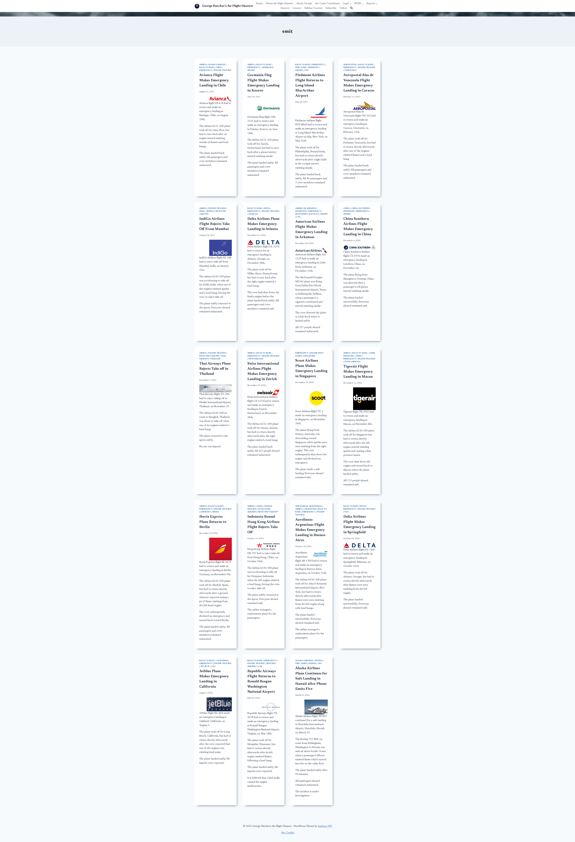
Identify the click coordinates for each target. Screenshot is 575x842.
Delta (267, 208)
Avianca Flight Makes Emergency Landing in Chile (214, 80)
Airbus (203, 65)
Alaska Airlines (304, 661)
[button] (352, 8)
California (222, 661)
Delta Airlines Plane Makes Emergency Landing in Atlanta (263, 224)
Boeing (319, 661)
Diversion (300, 211)
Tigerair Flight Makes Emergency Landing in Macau (358, 372)
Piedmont (313, 67)
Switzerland (255, 359)
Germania (267, 67)
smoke (251, 70)
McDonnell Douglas (306, 214)
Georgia (253, 214)
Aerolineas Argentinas (308, 506)
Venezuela (350, 70)
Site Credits (287, 833)
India (202, 211)
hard (304, 663)
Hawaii (312, 663)
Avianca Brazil (216, 65)
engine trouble (222, 70)
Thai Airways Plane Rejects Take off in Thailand (215, 369)
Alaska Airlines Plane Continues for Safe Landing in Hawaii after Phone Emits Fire (311, 679)
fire (297, 663)
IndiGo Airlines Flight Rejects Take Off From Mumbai (214, 224)
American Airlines (305, 208)
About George (304, 3)
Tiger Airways (352, 362)
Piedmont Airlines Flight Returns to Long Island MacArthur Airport (310, 86)
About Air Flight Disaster (279, 3)
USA (306, 70)
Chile (219, 67)
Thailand (215, 359)
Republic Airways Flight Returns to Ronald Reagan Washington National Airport (261, 682)
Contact (296, 8)
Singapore (309, 356)
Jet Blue (205, 666)
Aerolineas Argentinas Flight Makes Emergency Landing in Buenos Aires (310, 530)
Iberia (215, 512)
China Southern (360, 208)
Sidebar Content (313, 8)
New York (300, 67)
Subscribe (331, 8)
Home (259, 3)
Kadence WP (325, 826)
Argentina (310, 509)
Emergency (205, 70)
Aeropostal (350, 65)
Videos (343, 8)
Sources (285, 8)
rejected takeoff (209, 356)
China (346, 208)
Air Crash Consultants (327, 3)
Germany (205, 512)
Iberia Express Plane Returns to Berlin (212, 522)
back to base (206, 67)
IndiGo (210, 211)
